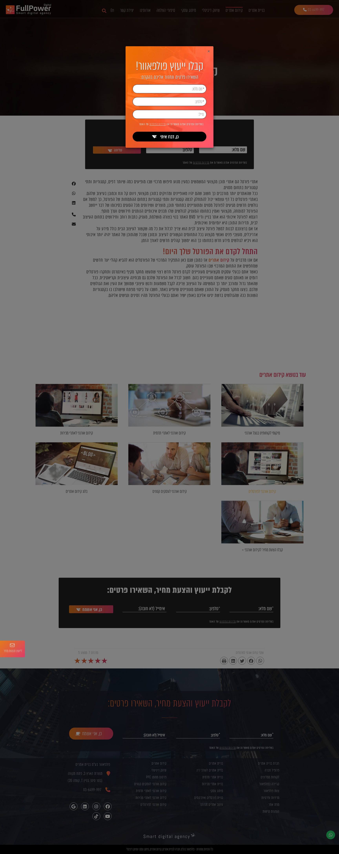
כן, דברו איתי (169, 137)
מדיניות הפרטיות (157, 124)
